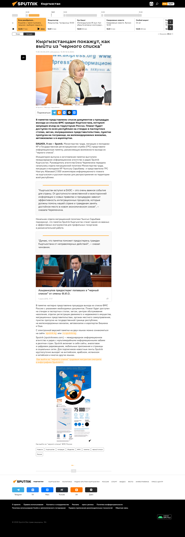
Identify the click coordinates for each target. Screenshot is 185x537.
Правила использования (33, 504)
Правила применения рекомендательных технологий (91, 508)
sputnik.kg (51, 333)
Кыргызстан (50, 449)
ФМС (79, 449)
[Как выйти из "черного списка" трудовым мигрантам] (73, 404)
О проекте (16, 504)
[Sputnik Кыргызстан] (26, 7)
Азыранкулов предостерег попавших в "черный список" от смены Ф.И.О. (68, 292)
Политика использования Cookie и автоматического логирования (39, 508)
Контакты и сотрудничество (57, 504)
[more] (107, 298)
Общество (70, 449)
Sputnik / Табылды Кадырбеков (48, 107)
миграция (61, 449)
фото (130, 481)
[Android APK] (164, 517)
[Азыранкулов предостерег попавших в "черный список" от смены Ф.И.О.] (73, 271)
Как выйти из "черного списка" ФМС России (54, 444)
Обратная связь (122, 508)
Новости (40, 449)
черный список (97, 449)
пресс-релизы (88, 504)
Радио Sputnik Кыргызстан (87, 481)
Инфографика (142, 481)
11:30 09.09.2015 (42, 52)
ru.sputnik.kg (69, 333)
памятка (86, 449)
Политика (67, 481)
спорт (114, 481)
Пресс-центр (157, 481)
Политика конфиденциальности (110, 504)
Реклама (75, 504)
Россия (39, 454)
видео (123, 481)
